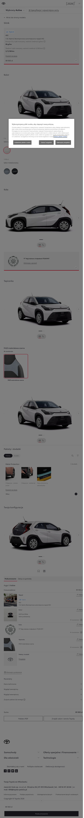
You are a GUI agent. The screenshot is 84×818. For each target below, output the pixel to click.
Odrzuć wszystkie (46, 142)
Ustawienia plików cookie (22, 142)
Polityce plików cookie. (60, 137)
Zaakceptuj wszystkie (63, 142)
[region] (41, 133)
